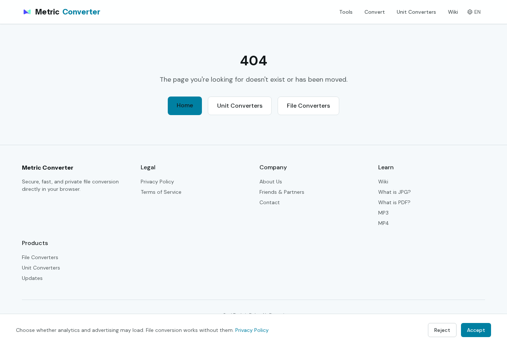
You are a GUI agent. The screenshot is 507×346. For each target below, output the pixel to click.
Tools (346, 12)
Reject (442, 330)
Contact (269, 202)
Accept (476, 330)
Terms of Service (161, 192)
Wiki (453, 12)
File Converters (308, 106)
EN (477, 12)
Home (185, 105)
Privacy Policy (157, 181)
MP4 (383, 223)
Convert (374, 12)
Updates (32, 278)
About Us (270, 181)
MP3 (383, 212)
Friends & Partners (281, 192)
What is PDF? (394, 202)
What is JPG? (394, 192)
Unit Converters (416, 12)
